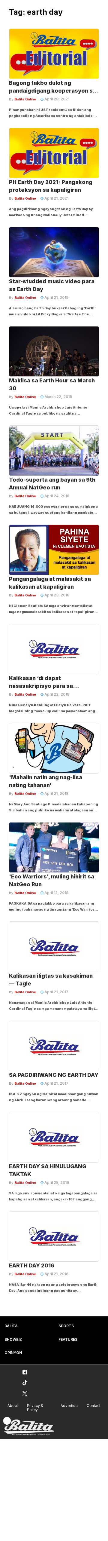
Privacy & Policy (35, 1407)
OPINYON (13, 1352)
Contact (93, 1405)
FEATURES (67, 1339)
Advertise (69, 1405)
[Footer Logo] (28, 1426)
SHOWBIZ (13, 1339)
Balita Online (25, 99)
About (13, 1405)
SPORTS (66, 1326)
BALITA (11, 1326)
